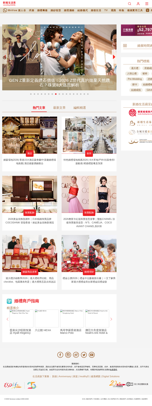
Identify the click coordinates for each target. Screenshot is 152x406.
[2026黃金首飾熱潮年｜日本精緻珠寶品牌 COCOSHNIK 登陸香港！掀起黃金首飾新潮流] (29, 194)
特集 (121, 10)
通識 (113, 10)
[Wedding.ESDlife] (9, 3)
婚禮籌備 (42, 10)
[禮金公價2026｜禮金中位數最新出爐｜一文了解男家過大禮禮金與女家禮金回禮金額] (89, 253)
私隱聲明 (137, 399)
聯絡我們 (123, 399)
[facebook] (4, 30)
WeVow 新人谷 (17, 10)
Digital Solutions (110, 376)
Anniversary (65, 376)
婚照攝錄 (69, 10)
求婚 (31, 10)
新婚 (54, 376)
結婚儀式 (82, 10)
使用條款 (130, 399)
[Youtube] (4, 75)
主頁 (83, 399)
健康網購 (95, 376)
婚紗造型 (56, 10)
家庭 (75, 376)
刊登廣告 (96, 399)
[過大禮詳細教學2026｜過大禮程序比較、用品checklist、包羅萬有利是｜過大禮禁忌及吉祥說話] (29, 253)
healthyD (84, 376)
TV (106, 10)
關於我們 (89, 399)
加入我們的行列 (113, 399)
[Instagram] (4, 39)
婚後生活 (96, 10)
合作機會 (104, 399)
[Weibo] (4, 48)
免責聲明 (113, 370)
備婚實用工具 (135, 10)
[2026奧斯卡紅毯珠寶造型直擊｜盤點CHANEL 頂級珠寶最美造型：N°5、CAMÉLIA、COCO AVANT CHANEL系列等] (89, 194)
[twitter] (4, 66)
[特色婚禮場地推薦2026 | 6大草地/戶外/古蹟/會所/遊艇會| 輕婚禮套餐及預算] (89, 135)
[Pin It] (4, 57)
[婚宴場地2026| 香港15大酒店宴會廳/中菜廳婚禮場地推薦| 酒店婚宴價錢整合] (29, 135)
